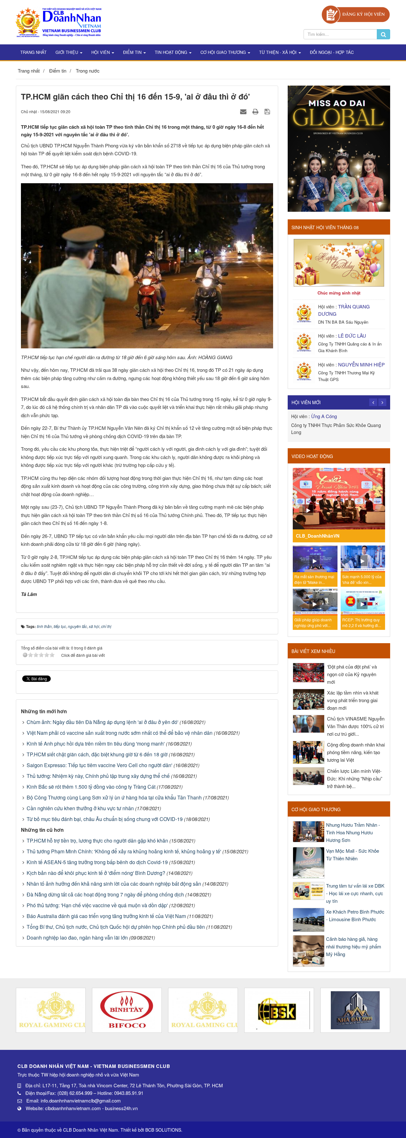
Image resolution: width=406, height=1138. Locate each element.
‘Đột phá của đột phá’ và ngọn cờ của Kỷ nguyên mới (352, 674)
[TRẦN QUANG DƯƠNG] (305, 313)
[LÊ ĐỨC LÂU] (305, 342)
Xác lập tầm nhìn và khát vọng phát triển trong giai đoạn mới (352, 700)
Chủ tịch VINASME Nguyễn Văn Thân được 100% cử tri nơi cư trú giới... (355, 726)
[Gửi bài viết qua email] (244, 111)
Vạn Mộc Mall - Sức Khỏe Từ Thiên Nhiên (352, 854)
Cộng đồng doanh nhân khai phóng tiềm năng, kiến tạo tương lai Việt (356, 752)
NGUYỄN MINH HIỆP (361, 364)
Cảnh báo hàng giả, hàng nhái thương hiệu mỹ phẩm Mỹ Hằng (353, 946)
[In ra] (256, 111)
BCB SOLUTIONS (163, 1130)
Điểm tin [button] (133, 52)
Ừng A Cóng (324, 416)
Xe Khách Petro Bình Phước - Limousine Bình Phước (355, 915)
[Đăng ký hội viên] (355, 13)
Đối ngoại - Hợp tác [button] (332, 52)
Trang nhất (33, 52)
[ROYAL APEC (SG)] (203, 1010)
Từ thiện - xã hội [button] (278, 52)
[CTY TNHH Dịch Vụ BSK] (279, 1010)
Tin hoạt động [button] (171, 52)
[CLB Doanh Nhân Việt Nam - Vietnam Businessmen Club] (58, 21)
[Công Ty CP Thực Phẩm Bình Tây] (126, 1010)
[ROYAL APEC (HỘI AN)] (50, 1010)
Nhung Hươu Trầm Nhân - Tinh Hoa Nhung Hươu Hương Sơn (353, 832)
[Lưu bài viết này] (268, 111)
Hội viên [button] (101, 52)
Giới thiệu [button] (67, 52)
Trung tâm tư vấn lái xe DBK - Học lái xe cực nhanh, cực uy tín (355, 893)
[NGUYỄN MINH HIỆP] (305, 371)
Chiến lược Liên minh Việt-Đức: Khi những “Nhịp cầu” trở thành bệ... (354, 778)
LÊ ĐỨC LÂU (352, 335)
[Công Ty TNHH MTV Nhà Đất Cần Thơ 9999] (355, 1010)
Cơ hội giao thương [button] (223, 52)
